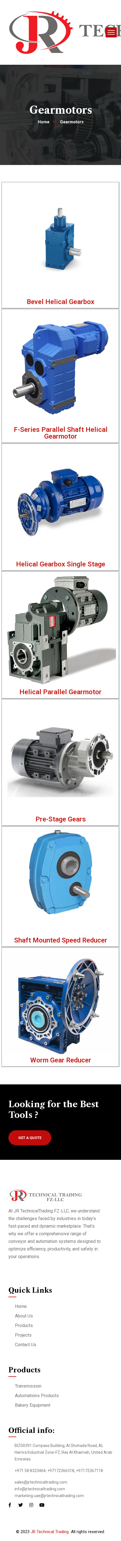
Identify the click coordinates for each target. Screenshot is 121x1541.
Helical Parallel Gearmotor (60, 692)
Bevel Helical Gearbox (60, 302)
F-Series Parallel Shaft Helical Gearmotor (60, 433)
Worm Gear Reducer (60, 1060)
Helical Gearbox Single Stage (60, 564)
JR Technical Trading (50, 1531)
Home (44, 121)
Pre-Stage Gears (60, 819)
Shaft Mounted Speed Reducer (60, 940)
